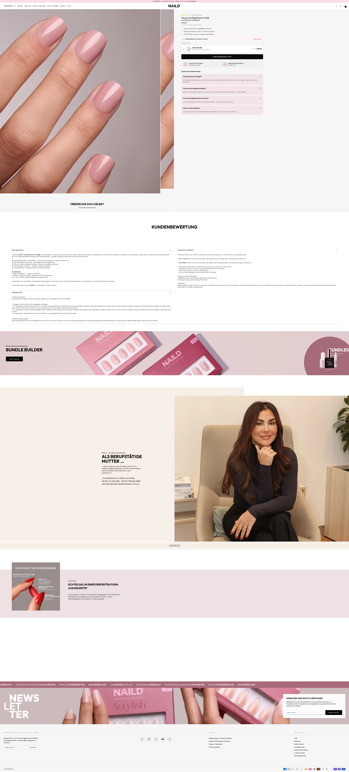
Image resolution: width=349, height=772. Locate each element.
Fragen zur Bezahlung (215, 744)
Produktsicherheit (186, 250)
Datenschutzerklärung (301, 750)
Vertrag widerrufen (300, 756)
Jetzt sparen (14, 359)
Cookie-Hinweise (299, 753)
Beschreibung (18, 250)
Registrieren (334, 712)
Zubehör (62, 6)
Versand (195, 25)
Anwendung (17, 292)
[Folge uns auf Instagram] (149, 739)
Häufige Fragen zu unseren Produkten (220, 738)
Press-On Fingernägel (39, 6)
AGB (295, 738)
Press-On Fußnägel (52, 6)
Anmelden (33, 747)
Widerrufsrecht (299, 744)
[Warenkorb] (344, 6)
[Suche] (337, 6)
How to (69, 6)
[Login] (340, 6)
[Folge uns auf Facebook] (142, 739)
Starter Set (28, 6)
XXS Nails (20, 6)
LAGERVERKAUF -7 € (10, 6)
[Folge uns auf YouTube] (163, 739)
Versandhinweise (299, 747)
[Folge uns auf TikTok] (170, 739)
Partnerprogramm (214, 747)
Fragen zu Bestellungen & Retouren (219, 741)
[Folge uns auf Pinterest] (156, 739)
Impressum (297, 741)
